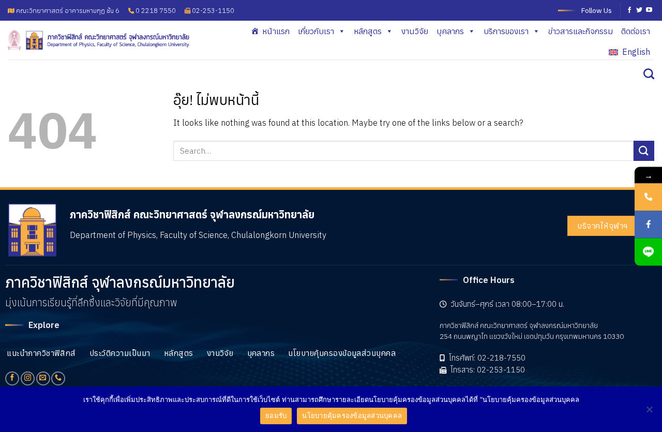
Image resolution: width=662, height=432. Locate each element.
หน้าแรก (276, 31)
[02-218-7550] (648, 197)
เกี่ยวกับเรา (316, 31)
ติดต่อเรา (635, 31)
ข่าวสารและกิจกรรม (580, 31)
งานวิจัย (414, 31)
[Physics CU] (98, 40)
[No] (649, 412)
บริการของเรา (506, 31)
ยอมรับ (276, 415)
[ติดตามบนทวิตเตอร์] (639, 10)
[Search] (648, 73)
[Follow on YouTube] (649, 10)
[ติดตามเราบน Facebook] (629, 10)
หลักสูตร (368, 31)
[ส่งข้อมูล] (644, 151)
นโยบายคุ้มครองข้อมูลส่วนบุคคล (352, 415)
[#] (648, 251)
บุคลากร (450, 31)
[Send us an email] (43, 378)
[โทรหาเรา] (58, 378)
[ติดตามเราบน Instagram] (28, 378)
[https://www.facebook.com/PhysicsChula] (648, 224)
